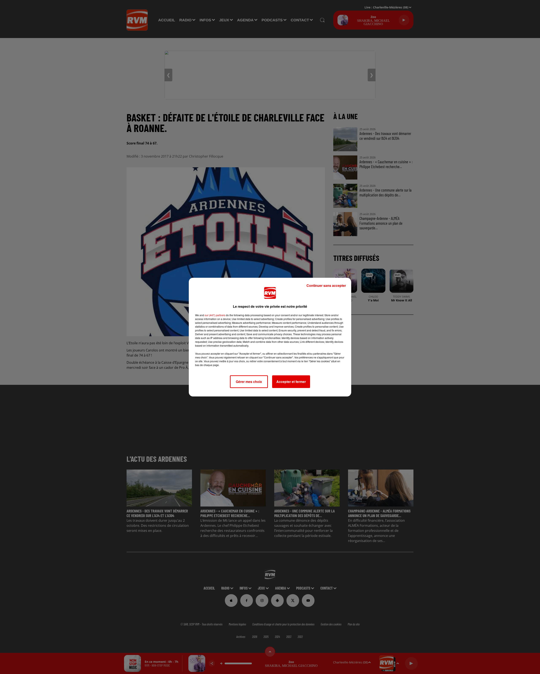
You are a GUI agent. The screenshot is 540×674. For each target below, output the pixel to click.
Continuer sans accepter (326, 285)
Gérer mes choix (249, 381)
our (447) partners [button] (215, 315)
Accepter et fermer (291, 381)
